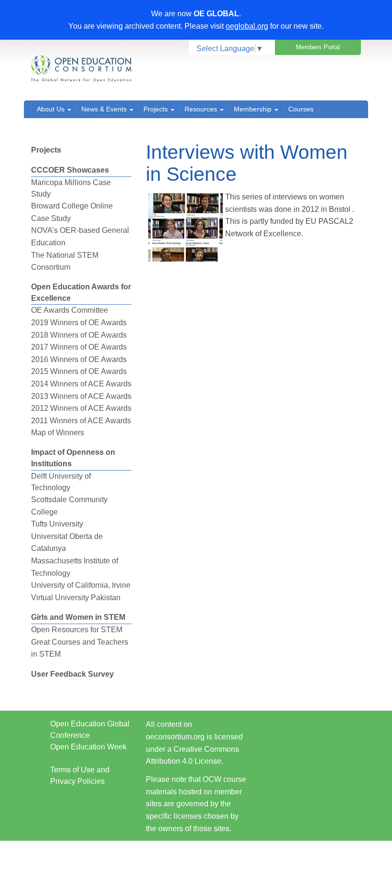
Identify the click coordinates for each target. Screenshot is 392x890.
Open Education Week (88, 747)
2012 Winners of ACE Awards (81, 408)
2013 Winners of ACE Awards (81, 396)
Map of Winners (57, 433)
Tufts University (57, 524)
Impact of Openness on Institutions (73, 458)
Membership (253, 109)
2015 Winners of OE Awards (79, 371)
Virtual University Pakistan (75, 597)
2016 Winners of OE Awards (79, 359)
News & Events (105, 109)
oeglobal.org (247, 26)
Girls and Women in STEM (78, 617)
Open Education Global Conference (90, 729)
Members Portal (318, 47)
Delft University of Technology (61, 482)
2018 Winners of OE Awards (79, 335)
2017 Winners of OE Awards (79, 347)
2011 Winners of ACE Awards (81, 421)
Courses (301, 109)
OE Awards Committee (69, 310)
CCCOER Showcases (70, 170)
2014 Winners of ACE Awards (81, 384)
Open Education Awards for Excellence (81, 292)
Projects (156, 109)
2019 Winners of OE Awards (79, 323)
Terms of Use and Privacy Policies (79, 775)
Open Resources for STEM (76, 630)
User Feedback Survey (72, 674)
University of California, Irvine (81, 585)
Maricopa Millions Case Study (71, 188)
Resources (202, 109)
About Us (51, 109)
